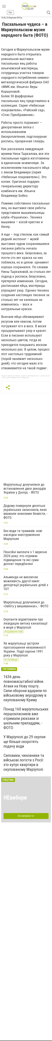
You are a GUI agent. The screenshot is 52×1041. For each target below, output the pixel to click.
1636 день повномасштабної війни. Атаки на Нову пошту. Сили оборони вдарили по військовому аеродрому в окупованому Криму (25, 688)
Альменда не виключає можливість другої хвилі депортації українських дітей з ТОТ (25, 583)
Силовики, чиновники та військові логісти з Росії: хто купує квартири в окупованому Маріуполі (23, 762)
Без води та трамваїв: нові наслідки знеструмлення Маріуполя (22, 535)
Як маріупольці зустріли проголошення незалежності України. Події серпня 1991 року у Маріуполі (24, 649)
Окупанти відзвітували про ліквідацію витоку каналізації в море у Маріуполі (25, 623)
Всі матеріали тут (26, 815)
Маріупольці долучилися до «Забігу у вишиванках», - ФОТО (25, 604)
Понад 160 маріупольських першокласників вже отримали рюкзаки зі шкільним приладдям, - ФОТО (25, 718)
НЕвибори (15, 797)
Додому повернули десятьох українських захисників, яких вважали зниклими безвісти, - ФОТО (25, 512)
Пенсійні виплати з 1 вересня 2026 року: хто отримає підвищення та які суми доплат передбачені (25, 558)
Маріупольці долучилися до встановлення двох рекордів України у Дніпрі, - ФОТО (24, 488)
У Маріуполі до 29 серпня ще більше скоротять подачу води (24, 741)
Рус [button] (10, 12)
